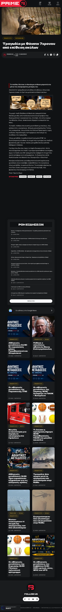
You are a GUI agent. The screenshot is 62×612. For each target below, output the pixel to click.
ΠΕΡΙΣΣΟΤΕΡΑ (31, 301)
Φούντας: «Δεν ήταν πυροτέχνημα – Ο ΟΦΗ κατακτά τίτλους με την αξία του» (29, 238)
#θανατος (31, 176)
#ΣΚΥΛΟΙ (39, 176)
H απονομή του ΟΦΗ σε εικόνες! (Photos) (20, 286)
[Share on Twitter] (48, 55)
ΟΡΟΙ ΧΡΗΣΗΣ (36, 607)
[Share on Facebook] (45, 55)
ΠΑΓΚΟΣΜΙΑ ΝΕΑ (19, 38)
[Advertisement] (31, 70)
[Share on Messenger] (51, 55)
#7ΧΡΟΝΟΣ (23, 176)
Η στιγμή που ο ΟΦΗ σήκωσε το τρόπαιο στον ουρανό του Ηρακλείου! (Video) (29, 293)
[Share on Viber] (54, 55)
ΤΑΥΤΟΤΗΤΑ (44, 607)
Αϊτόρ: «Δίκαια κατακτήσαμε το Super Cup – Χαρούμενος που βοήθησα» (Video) (29, 257)
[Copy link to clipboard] (57, 55)
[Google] (37, 599)
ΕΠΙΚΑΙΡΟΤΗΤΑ (8, 38)
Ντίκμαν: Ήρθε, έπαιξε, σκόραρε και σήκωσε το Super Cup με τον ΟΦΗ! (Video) (29, 244)
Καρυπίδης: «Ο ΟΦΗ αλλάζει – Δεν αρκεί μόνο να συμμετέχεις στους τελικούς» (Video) (31, 251)
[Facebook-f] (25, 599)
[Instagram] (29, 599)
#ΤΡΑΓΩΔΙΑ (47, 176)
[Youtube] (33, 599)
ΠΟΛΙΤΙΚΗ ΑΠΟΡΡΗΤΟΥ (25, 607)
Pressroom (10, 54)
